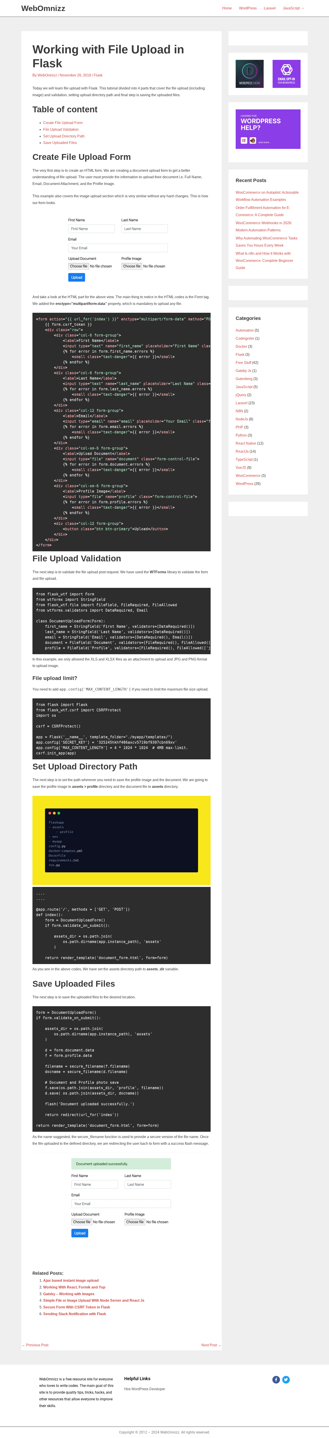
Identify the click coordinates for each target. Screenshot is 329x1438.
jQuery (241, 395)
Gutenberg (244, 379)
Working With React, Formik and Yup (74, 1287)
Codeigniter (245, 338)
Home (227, 8)
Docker (241, 346)
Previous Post (35, 1345)
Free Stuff (243, 363)
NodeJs (242, 419)
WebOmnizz (43, 8)
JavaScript (291, 8)
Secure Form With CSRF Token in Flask (76, 1307)
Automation (245, 330)
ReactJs (242, 451)
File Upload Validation (61, 129)
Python (241, 435)
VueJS (241, 467)
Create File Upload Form (63, 123)
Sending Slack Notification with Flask (74, 1314)
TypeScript (244, 459)
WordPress (248, 8)
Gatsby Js (243, 371)
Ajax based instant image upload (71, 1280)
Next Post (211, 1345)
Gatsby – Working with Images (68, 1294)
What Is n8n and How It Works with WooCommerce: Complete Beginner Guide (264, 261)
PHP (239, 427)
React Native (246, 443)
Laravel (270, 8)
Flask (98, 75)
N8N (239, 411)
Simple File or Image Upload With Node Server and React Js (93, 1300)
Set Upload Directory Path (64, 136)
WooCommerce (248, 476)
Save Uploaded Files (60, 143)
